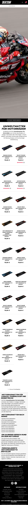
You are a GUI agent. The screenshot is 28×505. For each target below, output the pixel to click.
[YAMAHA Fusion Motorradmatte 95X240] (7, 148)
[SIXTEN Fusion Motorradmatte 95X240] (21, 174)
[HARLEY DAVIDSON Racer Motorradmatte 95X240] (21, 322)
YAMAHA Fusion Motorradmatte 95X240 (7, 157)
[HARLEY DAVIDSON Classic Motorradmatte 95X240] (7, 322)
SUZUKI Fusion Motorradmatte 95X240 (7, 208)
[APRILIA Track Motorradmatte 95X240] (21, 250)
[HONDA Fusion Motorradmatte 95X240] (21, 223)
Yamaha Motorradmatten (8, 418)
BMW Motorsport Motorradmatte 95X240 (21, 283)
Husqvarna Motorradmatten (9, 425)
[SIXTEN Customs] (6, 2)
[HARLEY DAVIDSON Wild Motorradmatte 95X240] (7, 347)
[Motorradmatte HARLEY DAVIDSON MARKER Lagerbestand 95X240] (7, 223)
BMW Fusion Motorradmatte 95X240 (7, 182)
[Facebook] (12, 483)
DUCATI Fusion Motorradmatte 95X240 (21, 157)
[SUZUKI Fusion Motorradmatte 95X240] (7, 199)
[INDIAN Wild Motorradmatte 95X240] (21, 347)
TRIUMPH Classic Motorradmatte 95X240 (7, 381)
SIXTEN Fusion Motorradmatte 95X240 (21, 182)
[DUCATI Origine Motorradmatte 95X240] (7, 298)
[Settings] (22, 2)
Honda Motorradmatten (8, 423)
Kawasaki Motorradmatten (8, 422)
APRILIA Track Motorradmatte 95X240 (21, 259)
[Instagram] (15, 483)
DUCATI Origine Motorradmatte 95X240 (7, 307)
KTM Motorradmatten (7, 420)
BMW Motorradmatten (7, 427)
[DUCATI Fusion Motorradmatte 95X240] (21, 148)
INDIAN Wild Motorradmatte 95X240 (21, 356)
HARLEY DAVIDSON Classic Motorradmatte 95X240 (7, 331)
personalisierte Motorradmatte (14, 455)
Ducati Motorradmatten (8, 430)
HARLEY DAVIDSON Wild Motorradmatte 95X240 (7, 357)
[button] (14, 120)
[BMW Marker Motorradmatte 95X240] (7, 274)
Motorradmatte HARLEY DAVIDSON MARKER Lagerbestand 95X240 (7, 233)
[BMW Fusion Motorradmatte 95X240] (7, 174)
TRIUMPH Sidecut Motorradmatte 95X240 (7, 259)
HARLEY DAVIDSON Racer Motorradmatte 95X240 (21, 331)
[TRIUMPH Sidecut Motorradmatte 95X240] (7, 250)
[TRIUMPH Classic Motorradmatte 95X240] (7, 373)
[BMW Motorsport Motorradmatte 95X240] (21, 274)
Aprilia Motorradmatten (8, 428)
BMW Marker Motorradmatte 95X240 (7, 283)
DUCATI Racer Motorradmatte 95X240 (21, 307)
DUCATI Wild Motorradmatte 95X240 (21, 208)
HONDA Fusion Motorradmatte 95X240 (21, 232)
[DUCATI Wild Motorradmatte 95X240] (21, 199)
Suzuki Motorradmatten (8, 431)
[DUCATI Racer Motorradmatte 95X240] (21, 298)
